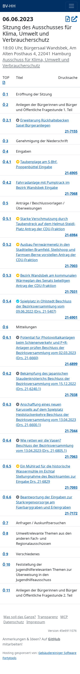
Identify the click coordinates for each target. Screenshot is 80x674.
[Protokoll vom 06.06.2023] (67, 19)
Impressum (35, 622)
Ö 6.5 (7, 466)
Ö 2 (5, 104)
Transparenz (48, 617)
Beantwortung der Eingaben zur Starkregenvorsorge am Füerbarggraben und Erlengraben (44, 502)
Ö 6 (5, 327)
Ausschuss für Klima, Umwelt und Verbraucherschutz (36, 62)
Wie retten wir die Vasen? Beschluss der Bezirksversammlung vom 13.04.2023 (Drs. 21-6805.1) (44, 445)
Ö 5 (5, 203)
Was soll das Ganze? (19, 617)
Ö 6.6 (7, 497)
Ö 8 (5, 533)
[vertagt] (17, 161)
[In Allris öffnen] (74, 19)
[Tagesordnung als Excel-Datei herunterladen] (4, 82)
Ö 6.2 (7, 373)
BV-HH (9, 6)
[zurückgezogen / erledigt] (17, 120)
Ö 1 (5, 94)
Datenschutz (13, 622)
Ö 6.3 (7, 404)
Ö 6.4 (7, 440)
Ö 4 (5, 151)
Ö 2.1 (7, 120)
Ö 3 (5, 141)
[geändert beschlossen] (17, 301)
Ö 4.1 (7, 161)
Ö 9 (5, 554)
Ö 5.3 (7, 275)
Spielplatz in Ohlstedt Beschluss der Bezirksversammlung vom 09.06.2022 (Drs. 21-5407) (43, 306)
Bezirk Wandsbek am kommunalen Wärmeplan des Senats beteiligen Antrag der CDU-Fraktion (46, 280)
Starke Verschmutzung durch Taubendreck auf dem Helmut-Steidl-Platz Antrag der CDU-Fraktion (45, 223)
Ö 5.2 (7, 244)
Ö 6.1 (7, 337)
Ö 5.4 (7, 301)
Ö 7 (5, 523)
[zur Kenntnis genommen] (17, 337)
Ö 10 (6, 564)
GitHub (54, 639)
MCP (64, 617)
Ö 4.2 (7, 182)
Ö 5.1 (7, 218)
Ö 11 (6, 590)
